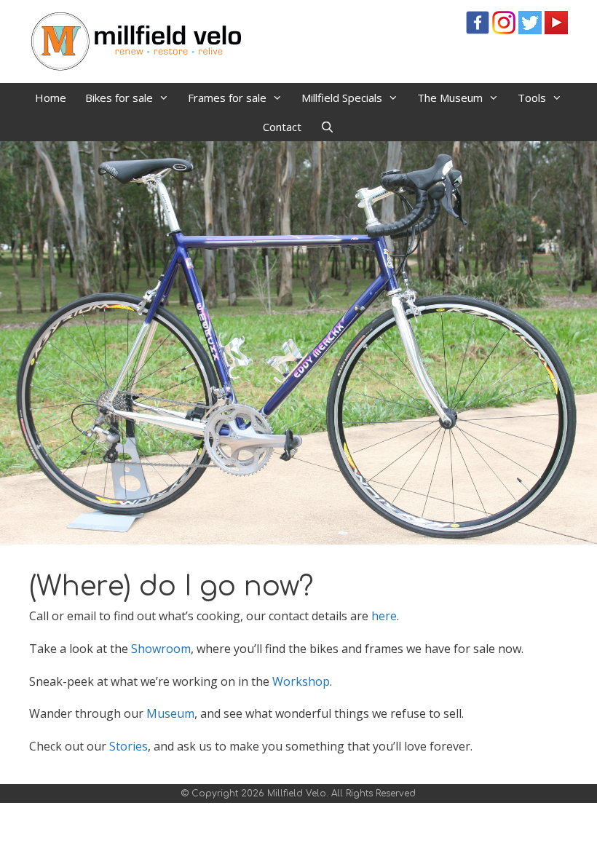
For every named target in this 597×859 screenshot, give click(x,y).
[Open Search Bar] (327, 126)
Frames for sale (227, 97)
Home (50, 97)
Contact (282, 126)
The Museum (450, 97)
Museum (170, 713)
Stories (128, 746)
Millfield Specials (341, 97)
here (384, 616)
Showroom (161, 649)
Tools (532, 97)
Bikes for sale (119, 97)
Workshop (301, 681)
